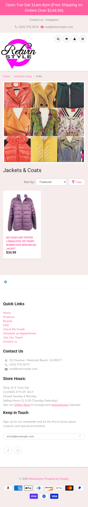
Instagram (52, 19)
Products (9, 317)
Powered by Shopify (57, 478)
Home (6, 76)
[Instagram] (18, 451)
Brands (7, 321)
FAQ (6, 325)
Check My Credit (14, 329)
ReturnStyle (36, 478)
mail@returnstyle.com (59, 26)
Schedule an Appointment (19, 333)
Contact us (36, 19)
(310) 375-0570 (28, 26)
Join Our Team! (13, 337)
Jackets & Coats (23, 76)
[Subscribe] (79, 436)
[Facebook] (8, 451)
